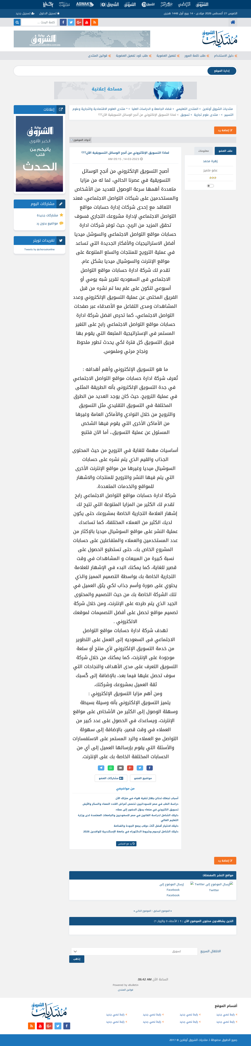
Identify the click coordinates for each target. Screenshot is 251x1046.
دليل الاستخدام (224, 55)
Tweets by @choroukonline (39, 249)
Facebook (173, 895)
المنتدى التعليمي (187, 109)
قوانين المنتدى (97, 55)
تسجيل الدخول (48, 13)
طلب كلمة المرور (195, 55)
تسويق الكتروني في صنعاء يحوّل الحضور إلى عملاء (147, 809)
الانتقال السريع (210, 951)
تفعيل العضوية (166, 55)
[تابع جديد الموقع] (94, 22)
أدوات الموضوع (82, 140)
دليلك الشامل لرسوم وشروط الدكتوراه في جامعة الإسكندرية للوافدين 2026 (130, 831)
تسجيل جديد (23, 13)
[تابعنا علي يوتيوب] (86, 22)
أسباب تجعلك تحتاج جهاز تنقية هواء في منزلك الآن (146, 798)
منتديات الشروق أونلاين (218, 109)
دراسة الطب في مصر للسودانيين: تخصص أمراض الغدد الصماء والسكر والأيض (130, 803)
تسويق (185, 114)
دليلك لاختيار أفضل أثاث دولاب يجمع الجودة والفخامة (146, 825)
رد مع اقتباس (125, 844)
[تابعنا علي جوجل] (78, 22)
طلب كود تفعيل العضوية (132, 55)
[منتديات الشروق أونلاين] (232, 22)
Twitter (214, 890)
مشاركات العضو (109, 778)
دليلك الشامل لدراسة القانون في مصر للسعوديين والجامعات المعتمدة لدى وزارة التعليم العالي (128, 818)
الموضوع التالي (143, 911)
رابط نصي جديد (225, 1014)
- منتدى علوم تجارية (207, 114)
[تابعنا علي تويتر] (71, 22)
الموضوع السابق (161, 911)
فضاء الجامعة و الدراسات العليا (152, 109)
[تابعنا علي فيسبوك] (63, 22)
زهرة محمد (210, 161)
